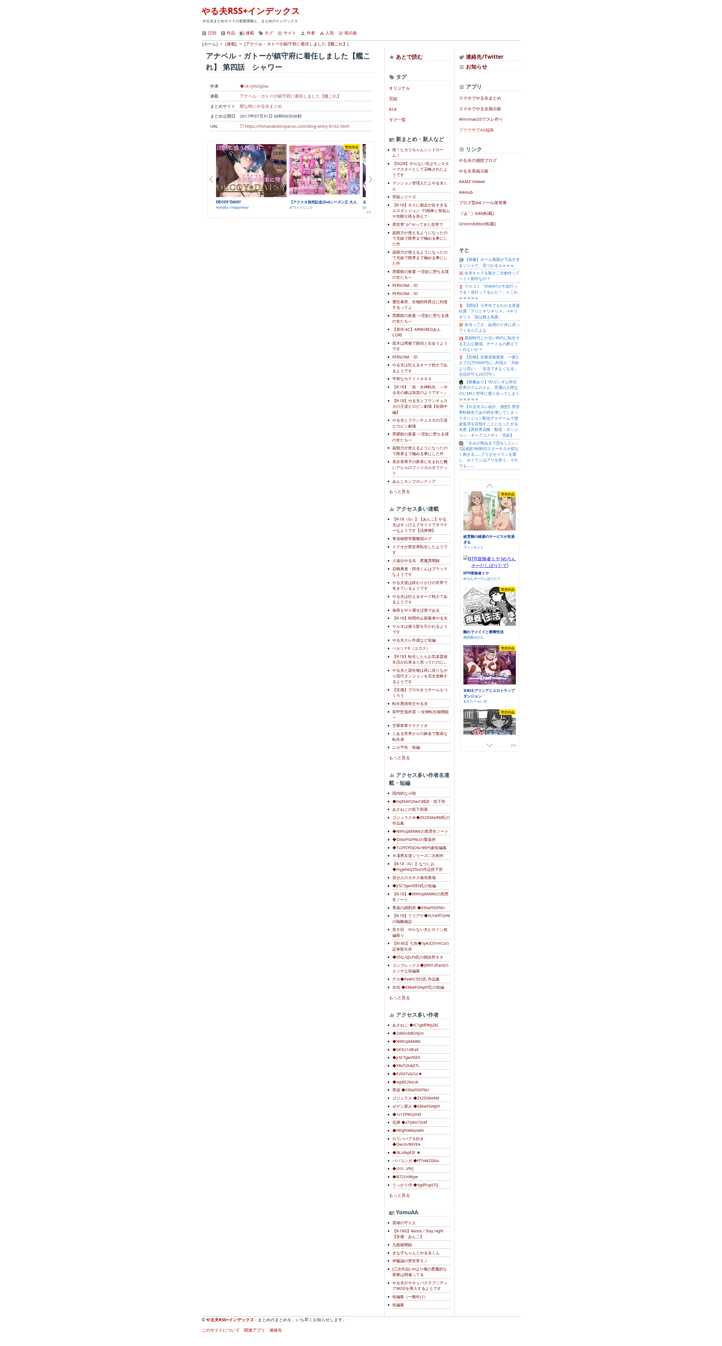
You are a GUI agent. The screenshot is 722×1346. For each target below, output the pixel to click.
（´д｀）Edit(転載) (476, 213)
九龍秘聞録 (402, 1244)
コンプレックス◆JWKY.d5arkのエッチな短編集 (420, 968)
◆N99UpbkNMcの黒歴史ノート (420, 831)
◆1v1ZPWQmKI (406, 1114)
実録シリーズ (404, 196)
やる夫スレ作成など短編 (414, 640)
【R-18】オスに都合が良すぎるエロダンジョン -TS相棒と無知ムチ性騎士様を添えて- (421, 210)
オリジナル (399, 88)
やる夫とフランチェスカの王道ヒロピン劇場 (420, 423)
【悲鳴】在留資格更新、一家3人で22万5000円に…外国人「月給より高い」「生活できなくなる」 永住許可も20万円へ (490, 365)
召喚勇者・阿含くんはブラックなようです (420, 571)
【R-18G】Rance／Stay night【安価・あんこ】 (417, 1233)
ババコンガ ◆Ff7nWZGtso (415, 1160)
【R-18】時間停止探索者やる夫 (420, 618)
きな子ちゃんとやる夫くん (416, 1252)
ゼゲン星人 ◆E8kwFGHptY (416, 1106)
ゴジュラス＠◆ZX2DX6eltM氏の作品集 (421, 820)
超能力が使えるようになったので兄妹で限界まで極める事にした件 (420, 238)
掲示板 (350, 33)
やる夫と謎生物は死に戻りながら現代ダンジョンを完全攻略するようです (420, 676)
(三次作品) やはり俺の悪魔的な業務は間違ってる (419, 1271)
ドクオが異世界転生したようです (420, 549)
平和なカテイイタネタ (412, 378)
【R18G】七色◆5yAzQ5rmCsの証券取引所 (420, 946)
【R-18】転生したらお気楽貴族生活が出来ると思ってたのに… (420, 659)
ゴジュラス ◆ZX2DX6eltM (415, 1098)
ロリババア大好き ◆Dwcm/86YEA (408, 1141)
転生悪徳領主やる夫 (410, 703)
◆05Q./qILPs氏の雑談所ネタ (417, 957)
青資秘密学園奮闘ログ (412, 538)
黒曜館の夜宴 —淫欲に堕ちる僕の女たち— (420, 274)
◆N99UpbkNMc (406, 1041)
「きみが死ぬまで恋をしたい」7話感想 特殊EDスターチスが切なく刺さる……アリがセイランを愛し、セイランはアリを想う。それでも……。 (489, 454)
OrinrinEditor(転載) (477, 223)
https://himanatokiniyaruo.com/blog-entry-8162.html (297, 126)
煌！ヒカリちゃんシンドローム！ (418, 152)
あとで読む (409, 56)
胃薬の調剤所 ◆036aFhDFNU (418, 907)
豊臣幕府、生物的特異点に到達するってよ (420, 304)
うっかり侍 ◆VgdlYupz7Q (415, 1185)
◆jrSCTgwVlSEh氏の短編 (414, 885)
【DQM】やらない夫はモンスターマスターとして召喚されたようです (420, 169)
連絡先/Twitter (484, 56)
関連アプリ (254, 1330)
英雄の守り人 (404, 1222)
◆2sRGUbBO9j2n (408, 1033)
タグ (268, 33)
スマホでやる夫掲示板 (480, 108)
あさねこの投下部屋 (410, 809)
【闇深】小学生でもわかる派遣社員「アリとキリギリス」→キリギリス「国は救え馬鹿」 (489, 311)
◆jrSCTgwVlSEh (406, 1057)
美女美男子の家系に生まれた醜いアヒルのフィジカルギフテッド (420, 467)
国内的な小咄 (404, 793)
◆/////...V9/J (402, 1168)
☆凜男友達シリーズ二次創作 (418, 855)
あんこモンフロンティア (414, 481)
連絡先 (275, 1330)
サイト (289, 33)
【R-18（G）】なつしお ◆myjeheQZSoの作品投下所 (417, 866)
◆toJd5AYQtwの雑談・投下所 (418, 801)
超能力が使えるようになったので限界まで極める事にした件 (420, 450)
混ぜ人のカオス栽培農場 (414, 877)
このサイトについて (221, 1330)
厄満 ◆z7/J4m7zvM (409, 1122)
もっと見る (399, 491)
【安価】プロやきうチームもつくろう (420, 692)
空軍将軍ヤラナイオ (410, 725)
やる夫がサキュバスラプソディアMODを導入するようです (420, 1285)
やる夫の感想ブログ (478, 160)
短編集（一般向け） (410, 1296)
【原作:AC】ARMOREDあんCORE (416, 332)
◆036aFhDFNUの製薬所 (414, 839)
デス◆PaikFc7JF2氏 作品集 (416, 979)
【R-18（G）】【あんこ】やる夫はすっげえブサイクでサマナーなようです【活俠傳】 (420, 525)
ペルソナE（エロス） (411, 648)
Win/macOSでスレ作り (481, 119)
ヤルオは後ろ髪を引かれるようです (420, 629)
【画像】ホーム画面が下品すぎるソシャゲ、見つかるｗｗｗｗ (489, 262)
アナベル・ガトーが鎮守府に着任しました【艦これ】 (290, 96)
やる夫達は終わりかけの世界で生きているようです (420, 585)
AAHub (466, 192)
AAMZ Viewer (472, 181)
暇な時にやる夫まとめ (261, 106)
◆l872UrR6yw (405, 1176)
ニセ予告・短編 (406, 747)
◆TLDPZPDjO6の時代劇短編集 (419, 847)
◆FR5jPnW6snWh (408, 1130)
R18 (393, 109)
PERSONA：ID (405, 285)
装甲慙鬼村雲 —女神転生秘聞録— (420, 714)
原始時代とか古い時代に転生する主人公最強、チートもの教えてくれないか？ (489, 343)
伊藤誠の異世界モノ (410, 1260)
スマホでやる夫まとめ (480, 98)
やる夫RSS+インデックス (251, 10)
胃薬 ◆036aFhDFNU (410, 1089)
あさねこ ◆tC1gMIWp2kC (415, 1025)
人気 (329, 33)
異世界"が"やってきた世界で (417, 224)
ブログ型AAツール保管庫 (483, 202)
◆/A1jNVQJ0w (254, 86)
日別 (211, 33)
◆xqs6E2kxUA (405, 1082)
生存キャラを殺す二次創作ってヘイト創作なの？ (489, 275)
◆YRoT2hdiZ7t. (406, 1065)
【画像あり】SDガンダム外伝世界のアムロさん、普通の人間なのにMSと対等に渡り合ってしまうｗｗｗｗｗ (489, 390)
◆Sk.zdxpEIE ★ (406, 1152)
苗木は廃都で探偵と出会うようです (420, 346)
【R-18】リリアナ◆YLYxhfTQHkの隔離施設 (421, 918)
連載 (249, 33)
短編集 (398, 1304)
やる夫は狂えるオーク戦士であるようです (420, 367)
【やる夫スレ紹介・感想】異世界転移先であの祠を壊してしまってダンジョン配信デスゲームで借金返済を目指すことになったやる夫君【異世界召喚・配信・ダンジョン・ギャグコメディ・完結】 (489, 421)
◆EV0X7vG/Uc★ (407, 1073)
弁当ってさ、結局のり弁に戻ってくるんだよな (489, 327)
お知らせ (476, 66)
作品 (230, 33)
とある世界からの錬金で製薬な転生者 (420, 736)
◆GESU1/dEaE (405, 1049)
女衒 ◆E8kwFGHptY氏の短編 (418, 987)
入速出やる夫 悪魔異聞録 (416, 560)
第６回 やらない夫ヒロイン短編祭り (420, 932)
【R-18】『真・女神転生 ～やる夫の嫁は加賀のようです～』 (420, 389)
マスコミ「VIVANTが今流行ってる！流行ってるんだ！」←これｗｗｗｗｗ (488, 292)
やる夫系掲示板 (473, 171)
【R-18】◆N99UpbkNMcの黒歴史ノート (420, 896)
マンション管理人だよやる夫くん (420, 185)
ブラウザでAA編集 (476, 130)
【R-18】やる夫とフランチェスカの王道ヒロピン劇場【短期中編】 (420, 406)
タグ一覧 (397, 119)
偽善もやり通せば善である (416, 610)
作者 (310, 33)
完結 (393, 98)
